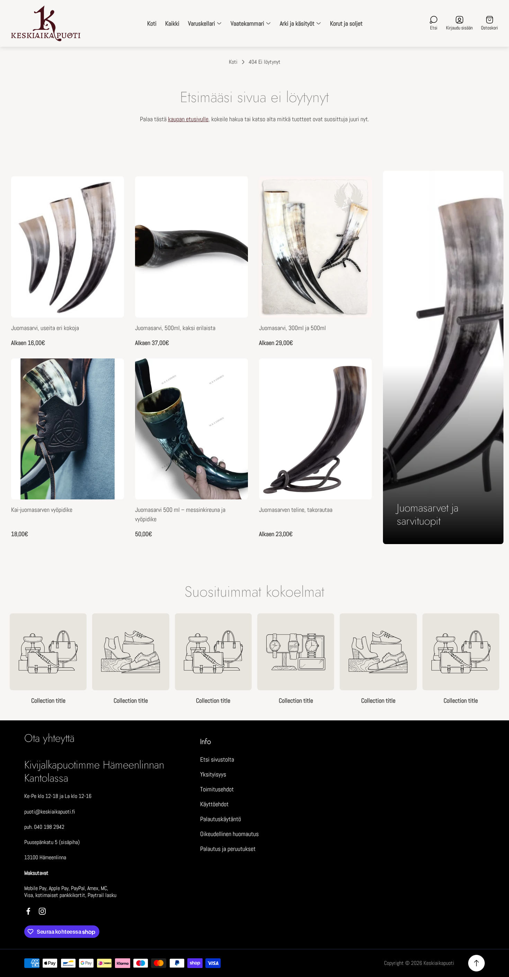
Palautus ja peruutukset (228, 849)
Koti (233, 62)
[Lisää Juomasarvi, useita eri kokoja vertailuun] (110, 209)
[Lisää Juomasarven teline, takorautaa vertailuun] (358, 391)
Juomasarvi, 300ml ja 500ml (292, 328)
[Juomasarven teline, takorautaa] (315, 428)
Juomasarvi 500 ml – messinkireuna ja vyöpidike (180, 514)
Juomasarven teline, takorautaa (295, 510)
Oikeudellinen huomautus (229, 834)
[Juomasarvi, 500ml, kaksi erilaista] (191, 246)
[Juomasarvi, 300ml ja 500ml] (315, 246)
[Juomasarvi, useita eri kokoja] (67, 246)
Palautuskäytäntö (220, 819)
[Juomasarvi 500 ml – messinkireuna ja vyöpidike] (191, 428)
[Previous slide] (9, 659)
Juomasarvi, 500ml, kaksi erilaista (175, 328)
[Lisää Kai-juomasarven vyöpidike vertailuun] (110, 391)
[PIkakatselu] (110, 190)
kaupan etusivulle (188, 119)
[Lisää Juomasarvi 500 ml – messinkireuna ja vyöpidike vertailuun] (234, 391)
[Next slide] (499, 659)
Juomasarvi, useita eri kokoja (45, 328)
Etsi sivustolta (217, 759)
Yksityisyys (213, 774)
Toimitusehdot (217, 789)
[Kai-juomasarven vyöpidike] (67, 428)
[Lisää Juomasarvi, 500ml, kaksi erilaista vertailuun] (234, 209)
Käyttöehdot (214, 804)
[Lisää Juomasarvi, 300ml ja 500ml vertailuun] (358, 209)
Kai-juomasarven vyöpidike (41, 510)
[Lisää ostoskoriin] (234, 372)
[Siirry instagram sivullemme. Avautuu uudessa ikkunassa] (42, 911)
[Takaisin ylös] (476, 963)
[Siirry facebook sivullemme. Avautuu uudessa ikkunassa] (28, 911)
